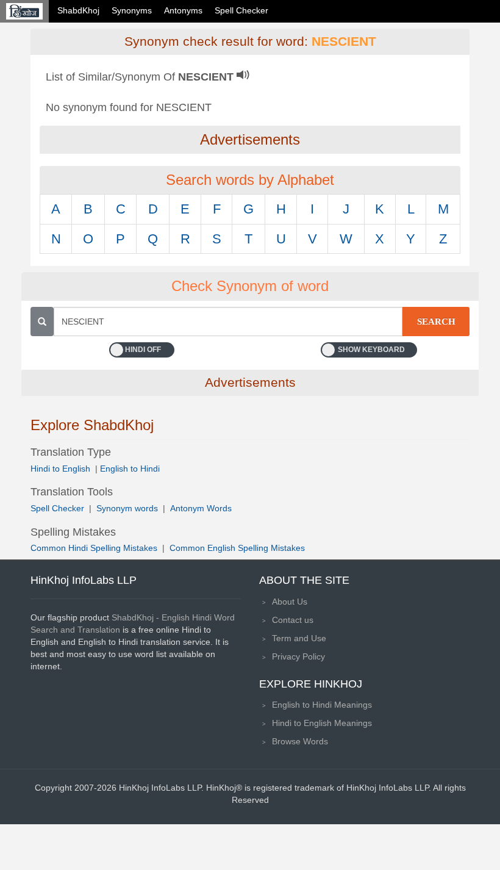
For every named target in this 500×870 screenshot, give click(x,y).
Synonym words (127, 508)
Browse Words (300, 741)
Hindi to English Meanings (322, 723)
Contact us (292, 620)
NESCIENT (344, 41)
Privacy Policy (298, 656)
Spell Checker (241, 10)
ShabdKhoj (78, 10)
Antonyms (183, 10)
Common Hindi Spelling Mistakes (93, 548)
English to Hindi (130, 468)
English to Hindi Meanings (322, 705)
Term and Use (299, 638)
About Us (289, 601)
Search (436, 321)
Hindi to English (61, 468)
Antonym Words (201, 508)
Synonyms (132, 10)
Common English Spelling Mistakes (237, 548)
